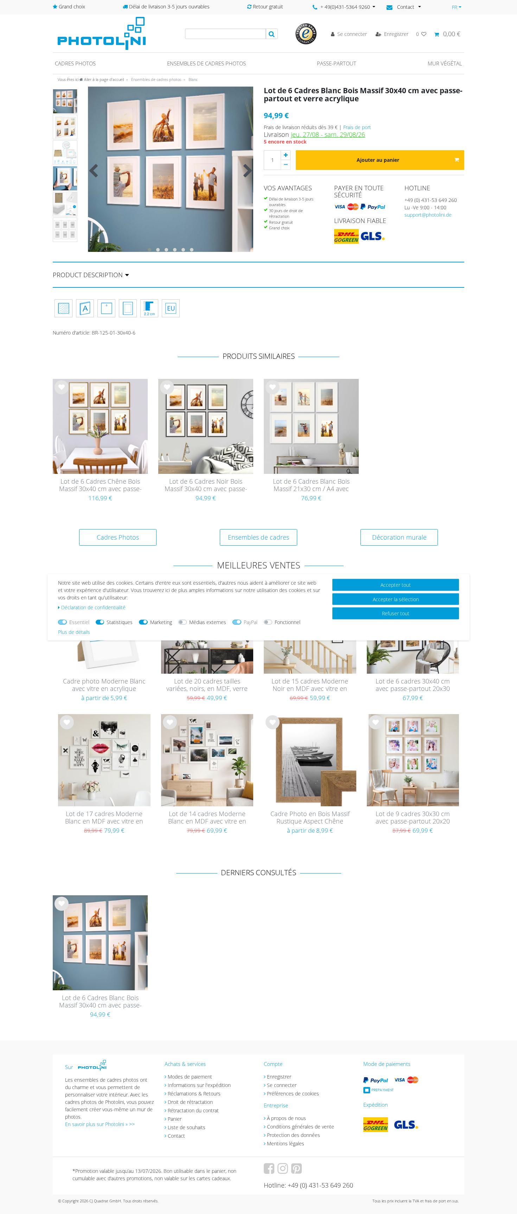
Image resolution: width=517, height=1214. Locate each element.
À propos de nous (286, 1118)
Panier (174, 1119)
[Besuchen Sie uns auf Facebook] (270, 1171)
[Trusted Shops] (306, 33)
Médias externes (207, 621)
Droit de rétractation (190, 1102)
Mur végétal (445, 63)
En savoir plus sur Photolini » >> (100, 1124)
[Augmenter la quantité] (286, 155)
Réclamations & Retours (194, 1093)
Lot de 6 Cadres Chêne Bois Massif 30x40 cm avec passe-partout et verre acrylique (100, 485)
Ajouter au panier (378, 160)
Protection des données (293, 1135)
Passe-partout (336, 63)
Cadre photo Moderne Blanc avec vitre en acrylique (104, 685)
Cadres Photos (118, 537)
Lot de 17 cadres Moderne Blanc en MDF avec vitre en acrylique (104, 818)
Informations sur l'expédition (199, 1085)
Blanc (192, 79)
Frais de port (357, 127)
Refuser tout (395, 613)
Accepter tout (396, 584)
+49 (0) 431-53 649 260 (430, 200)
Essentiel (79, 621)
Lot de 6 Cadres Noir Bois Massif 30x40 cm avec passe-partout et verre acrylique (206, 485)
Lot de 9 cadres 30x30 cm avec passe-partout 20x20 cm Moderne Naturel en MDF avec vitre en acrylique (412, 818)
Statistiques (120, 621)
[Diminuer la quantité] (286, 165)
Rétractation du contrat (193, 1110)
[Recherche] (272, 33)
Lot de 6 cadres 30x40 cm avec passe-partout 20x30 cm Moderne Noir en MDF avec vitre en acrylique (413, 685)
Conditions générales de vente (300, 1126)
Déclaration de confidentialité (93, 607)
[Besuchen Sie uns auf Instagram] (283, 1171)
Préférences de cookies (293, 1093)
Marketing (161, 621)
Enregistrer (279, 1076)
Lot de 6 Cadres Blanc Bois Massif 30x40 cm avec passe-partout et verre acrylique (100, 1002)
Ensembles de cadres (258, 537)
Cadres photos (75, 63)
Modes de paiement (190, 1076)
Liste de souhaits (61, 393)
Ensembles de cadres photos (206, 63)
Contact (176, 1135)
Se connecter (281, 1085)
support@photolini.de (428, 214)
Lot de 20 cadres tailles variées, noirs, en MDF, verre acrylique (207, 685)
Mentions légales (285, 1143)
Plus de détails (74, 631)
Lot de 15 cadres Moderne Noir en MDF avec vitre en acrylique (310, 685)
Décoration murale (399, 537)
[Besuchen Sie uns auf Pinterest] (297, 1171)
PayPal (250, 621)
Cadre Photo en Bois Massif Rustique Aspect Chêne (310, 817)
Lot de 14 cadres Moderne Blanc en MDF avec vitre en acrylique (207, 818)
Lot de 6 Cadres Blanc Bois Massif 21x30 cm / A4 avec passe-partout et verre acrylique (311, 485)
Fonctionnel (287, 621)
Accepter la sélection (396, 599)
